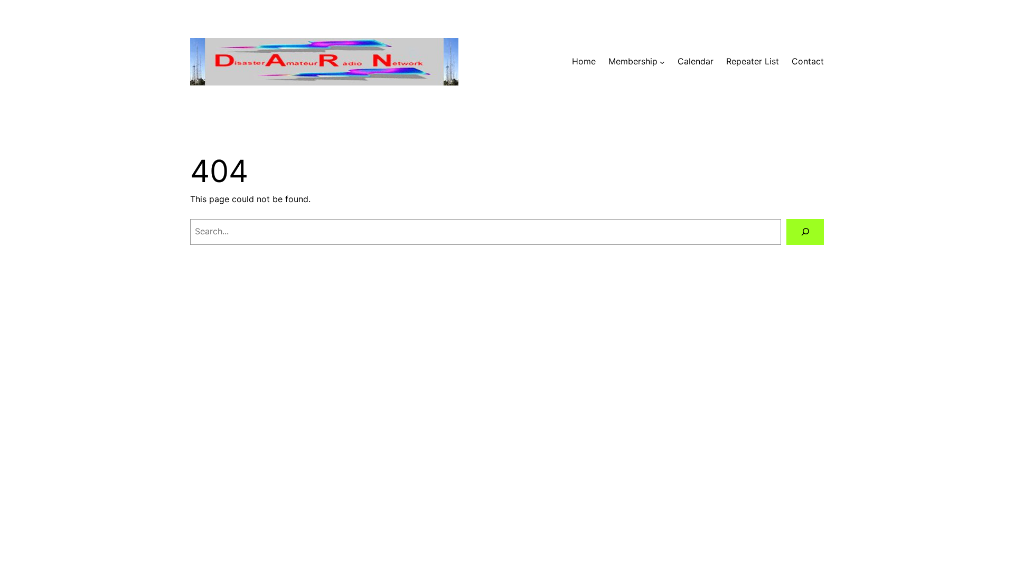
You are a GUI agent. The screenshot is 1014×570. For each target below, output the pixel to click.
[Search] (805, 232)
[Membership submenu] (662, 61)
